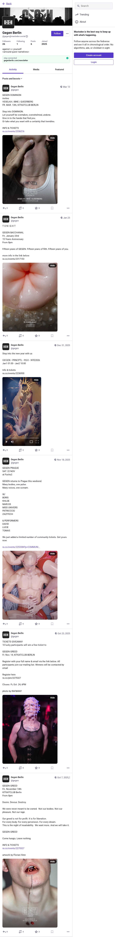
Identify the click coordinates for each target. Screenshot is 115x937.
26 (3, 44)
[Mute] (12, 442)
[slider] (22, 437)
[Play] (6, 442)
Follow (57, 33)
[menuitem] (21, 411)
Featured (59, 69)
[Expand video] (31, 442)
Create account (93, 55)
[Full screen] (37, 442)
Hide (52, 138)
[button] (21, 411)
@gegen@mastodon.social (13, 36)
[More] (68, 208)
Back (9, 3)
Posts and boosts (11, 78)
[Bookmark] (52, 208)
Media (36, 69)
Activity (13, 69)
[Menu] (67, 33)
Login (94, 62)
